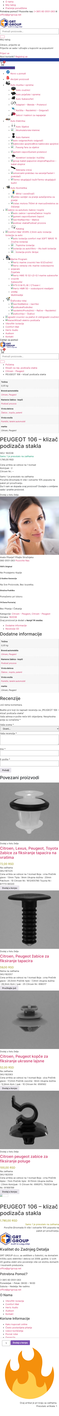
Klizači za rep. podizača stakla (21, 367)
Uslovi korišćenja (14, 1330)
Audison (9, 333)
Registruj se (21, 56)
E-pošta (5, 759)
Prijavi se (4, 53)
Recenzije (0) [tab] (12, 628)
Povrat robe (11, 1334)
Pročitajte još (9, 988)
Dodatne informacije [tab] (16, 625)
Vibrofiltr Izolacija (14, 323)
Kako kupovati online (16, 1324)
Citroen (4, 395)
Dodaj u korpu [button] (9, 888)
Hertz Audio (11, 330)
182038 (13, 617)
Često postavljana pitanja (18, 1327)
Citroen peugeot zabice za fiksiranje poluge (24, 1158)
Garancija (10, 1337)
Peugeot (12, 395)
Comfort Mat (12, 326)
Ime (2, 749)
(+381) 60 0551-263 (44, 11)
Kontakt (9, 336)
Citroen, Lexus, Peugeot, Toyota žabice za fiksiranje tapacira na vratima (29, 853)
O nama (9, 1)
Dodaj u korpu (20, 1342)
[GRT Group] (11, 27)
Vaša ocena (7, 725)
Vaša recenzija (8, 733)
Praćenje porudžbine (16, 8)
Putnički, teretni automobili (13, 421)
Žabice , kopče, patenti (11, 412)
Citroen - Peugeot (14, 371)
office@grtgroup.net (10, 14)
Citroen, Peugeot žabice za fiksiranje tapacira (24, 958)
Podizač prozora (8, 403)
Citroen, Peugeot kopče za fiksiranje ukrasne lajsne (24, 1058)
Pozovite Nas (22, 560)
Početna (9, 364)
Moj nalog (10, 5)
